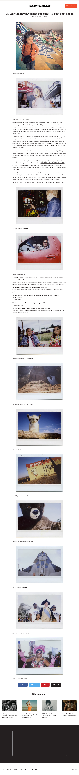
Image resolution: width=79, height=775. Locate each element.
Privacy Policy (23, 769)
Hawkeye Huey (33, 122)
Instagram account (45, 173)
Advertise (9, 769)
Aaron (29, 127)
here (63, 182)
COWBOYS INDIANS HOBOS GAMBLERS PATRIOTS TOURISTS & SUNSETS (34, 137)
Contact (16, 769)
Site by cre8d (74, 769)
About (3, 769)
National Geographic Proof (37, 143)
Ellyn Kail (36, 16)
